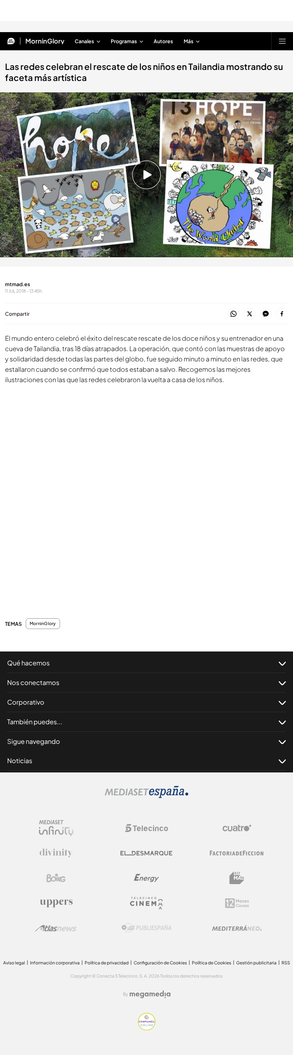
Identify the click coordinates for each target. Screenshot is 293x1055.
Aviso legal (14, 962)
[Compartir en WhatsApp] (233, 314)
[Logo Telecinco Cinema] (146, 903)
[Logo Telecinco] (146, 828)
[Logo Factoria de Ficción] (237, 853)
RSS (286, 962)
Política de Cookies (211, 962)
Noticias (19, 760)
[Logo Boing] (56, 878)
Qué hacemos (28, 663)
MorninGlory (44, 41)
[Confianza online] (146, 1028)
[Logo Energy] (146, 878)
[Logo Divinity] (56, 853)
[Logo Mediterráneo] (237, 928)
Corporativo (25, 702)
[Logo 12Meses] (237, 903)
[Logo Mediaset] (146, 796)
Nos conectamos (33, 682)
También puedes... (34, 721)
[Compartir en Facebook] (281, 314)
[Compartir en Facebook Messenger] (265, 314)
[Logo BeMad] (236, 878)
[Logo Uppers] (56, 903)
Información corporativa (55, 962)
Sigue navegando (33, 741)
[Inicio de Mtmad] (11, 41)
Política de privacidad (107, 962)
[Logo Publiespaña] (146, 928)
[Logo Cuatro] (237, 828)
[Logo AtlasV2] (56, 928)
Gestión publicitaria (256, 962)
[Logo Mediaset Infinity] (56, 828)
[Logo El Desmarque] (146, 853)
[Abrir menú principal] (282, 41)
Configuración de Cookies (160, 962)
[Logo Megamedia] (150, 994)
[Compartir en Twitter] (249, 314)
